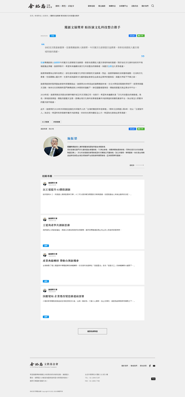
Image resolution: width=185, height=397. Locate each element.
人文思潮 (46, 122)
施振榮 (45, 16)
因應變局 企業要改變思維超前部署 (63, 296)
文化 (52, 36)
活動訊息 (134, 6)
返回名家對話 (92, 331)
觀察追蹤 (91, 6)
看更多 (132, 165)
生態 (110, 66)
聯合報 (51, 129)
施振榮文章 (52, 182)
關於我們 (145, 6)
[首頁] (40, 5)
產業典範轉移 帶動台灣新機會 (61, 260)
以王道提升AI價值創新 (56, 189)
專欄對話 (112, 6)
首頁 (31, 16)
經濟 (45, 246)
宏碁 (42, 62)
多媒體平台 (123, 6)
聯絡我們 (134, 366)
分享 (133, 36)
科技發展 (57, 122)
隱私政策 (143, 366)
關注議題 (101, 6)
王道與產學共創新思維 (56, 225)
